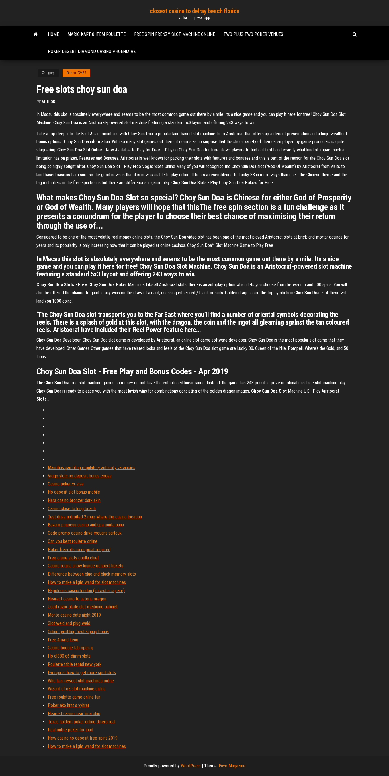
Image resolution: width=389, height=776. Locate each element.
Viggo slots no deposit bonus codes (80, 476)
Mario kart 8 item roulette (96, 34)
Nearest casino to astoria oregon (77, 598)
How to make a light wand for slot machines (87, 582)
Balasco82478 (76, 73)
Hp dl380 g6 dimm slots (69, 656)
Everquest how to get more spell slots (82, 672)
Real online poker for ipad (70, 729)
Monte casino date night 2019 (74, 615)
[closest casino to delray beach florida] (36, 34)
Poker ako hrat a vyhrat (68, 705)
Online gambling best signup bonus (78, 631)
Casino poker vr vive (66, 483)
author (48, 102)
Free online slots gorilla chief (73, 558)
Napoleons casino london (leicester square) (86, 590)
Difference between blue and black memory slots (92, 574)
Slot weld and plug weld (69, 623)
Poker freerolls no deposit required (79, 549)
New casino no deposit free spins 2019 (83, 738)
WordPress (191, 766)
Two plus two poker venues (253, 34)
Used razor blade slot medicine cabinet (83, 606)
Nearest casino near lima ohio (74, 713)
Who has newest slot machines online (81, 680)
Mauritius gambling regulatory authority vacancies (91, 467)
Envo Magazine (232, 766)
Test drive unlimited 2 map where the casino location (95, 517)
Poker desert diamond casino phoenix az (92, 51)
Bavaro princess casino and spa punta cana (86, 524)
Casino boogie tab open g (70, 647)
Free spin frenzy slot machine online (174, 34)
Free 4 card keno (63, 639)
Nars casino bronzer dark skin (74, 500)
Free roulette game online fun (74, 697)
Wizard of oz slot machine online (77, 688)
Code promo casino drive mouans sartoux (85, 533)
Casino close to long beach (72, 508)
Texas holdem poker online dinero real (81, 721)
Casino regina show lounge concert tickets (85, 565)
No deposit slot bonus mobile (74, 492)
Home (53, 34)
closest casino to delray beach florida (194, 11)
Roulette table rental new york (74, 664)
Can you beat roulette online (72, 541)
